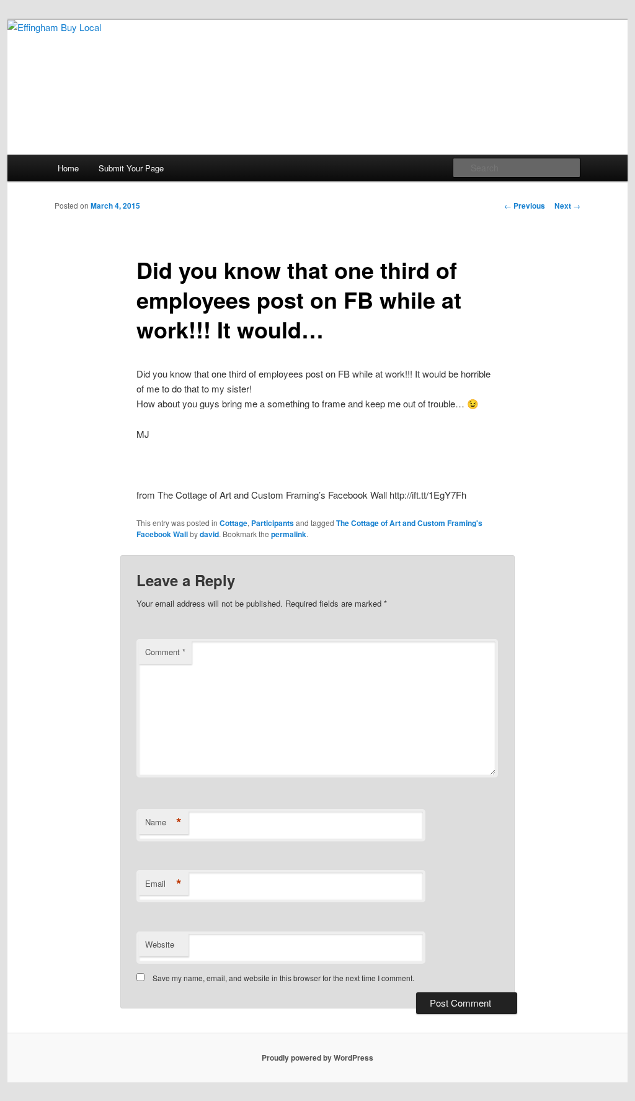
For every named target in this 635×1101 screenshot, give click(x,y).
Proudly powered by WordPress (317, 1057)
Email (163, 884)
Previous (524, 205)
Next (567, 205)
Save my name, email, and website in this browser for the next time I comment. (283, 977)
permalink (288, 534)
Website (159, 944)
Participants (272, 522)
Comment (165, 652)
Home (68, 168)
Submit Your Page (131, 168)
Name (163, 822)
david (209, 534)
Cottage (233, 522)
